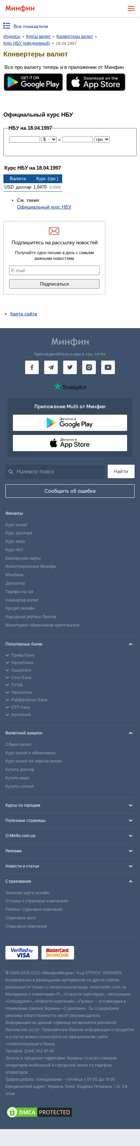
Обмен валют (18, 744)
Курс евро (15, 541)
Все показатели (31, 26)
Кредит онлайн (20, 608)
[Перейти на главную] (19, 8)
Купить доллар (19, 769)
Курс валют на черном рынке (33, 761)
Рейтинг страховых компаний (34, 909)
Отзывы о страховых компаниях (36, 901)
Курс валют (16, 524)
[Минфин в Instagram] (89, 367)
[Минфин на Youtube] (108, 367)
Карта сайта (23, 313)
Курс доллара (18, 533)
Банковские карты (23, 558)
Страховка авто (20, 918)
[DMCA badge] (70, 1113)
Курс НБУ (14, 549)
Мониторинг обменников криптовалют (42, 625)
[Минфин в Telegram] (51, 367)
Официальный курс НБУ (44, 207)
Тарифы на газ (19, 591)
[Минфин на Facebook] (32, 367)
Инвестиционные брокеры (30, 566)
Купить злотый (19, 786)
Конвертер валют (22, 600)
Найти (121, 471)
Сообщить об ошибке (70, 491)
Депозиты (15, 583)
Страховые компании (26, 926)
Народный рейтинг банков (30, 616)
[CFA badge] (92, 953)
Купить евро (17, 778)
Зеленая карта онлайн (27, 893)
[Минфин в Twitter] (70, 367)
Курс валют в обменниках (30, 753)
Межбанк (14, 574)
